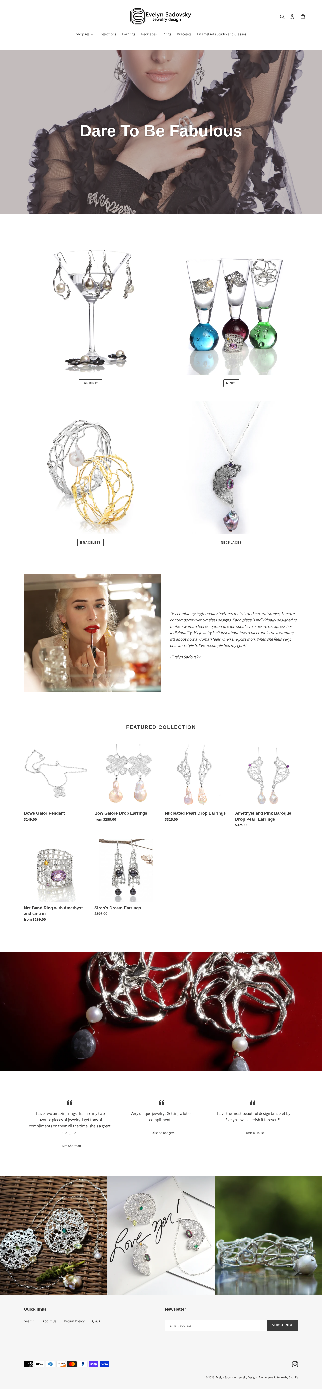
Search (29, 1321)
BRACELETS (90, 542)
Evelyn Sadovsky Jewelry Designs (237, 1377)
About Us (49, 1321)
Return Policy (74, 1321)
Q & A (96, 1321)
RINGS (231, 383)
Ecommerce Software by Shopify (278, 1377)
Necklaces (231, 542)
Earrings (91, 383)
